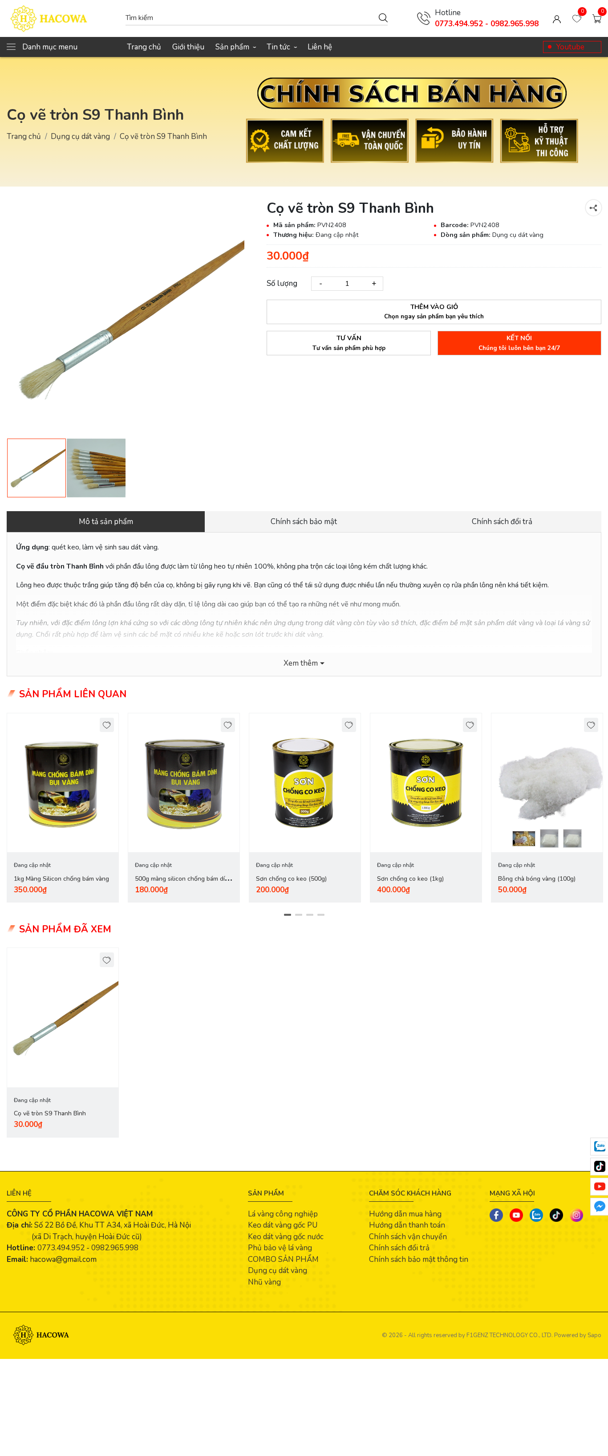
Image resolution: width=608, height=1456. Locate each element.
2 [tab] (298, 915)
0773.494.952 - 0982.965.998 (487, 24)
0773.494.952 (61, 1248)
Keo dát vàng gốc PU (282, 1225)
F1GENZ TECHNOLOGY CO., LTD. (509, 1335)
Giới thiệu (188, 47)
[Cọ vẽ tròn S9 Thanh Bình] (62, 1017)
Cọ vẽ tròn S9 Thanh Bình (50, 1113)
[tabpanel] (62, 808)
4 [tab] (320, 915)
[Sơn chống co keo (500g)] (305, 783)
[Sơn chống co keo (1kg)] (426, 783)
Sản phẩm (235, 47)
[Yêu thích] (107, 725)
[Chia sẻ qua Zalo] (536, 1215)
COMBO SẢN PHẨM (283, 1259)
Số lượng (282, 283)
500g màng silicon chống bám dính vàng (183, 884)
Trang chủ (144, 47)
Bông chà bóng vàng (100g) (537, 878)
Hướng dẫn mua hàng (405, 1214)
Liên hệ (320, 47)
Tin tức (281, 47)
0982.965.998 (114, 1248)
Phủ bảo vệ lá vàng (280, 1248)
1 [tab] (287, 915)
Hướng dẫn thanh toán (407, 1225)
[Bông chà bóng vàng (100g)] (547, 783)
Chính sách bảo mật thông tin (418, 1259)
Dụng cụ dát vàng (80, 136)
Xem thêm (301, 663)
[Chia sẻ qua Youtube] (516, 1215)
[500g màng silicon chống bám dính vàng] (183, 783)
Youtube (570, 47)
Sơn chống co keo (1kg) (410, 878)
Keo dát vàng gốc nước (286, 1237)
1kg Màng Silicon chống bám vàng (61, 878)
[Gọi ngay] (423, 18)
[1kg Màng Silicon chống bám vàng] (62, 783)
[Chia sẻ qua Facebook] (496, 1215)
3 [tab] (309, 915)
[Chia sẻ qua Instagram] (576, 1215)
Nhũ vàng (264, 1282)
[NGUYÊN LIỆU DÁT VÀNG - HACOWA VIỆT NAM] (62, 18)
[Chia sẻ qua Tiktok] (556, 1215)
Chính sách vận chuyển (408, 1237)
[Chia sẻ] (593, 208)
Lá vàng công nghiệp (283, 1214)
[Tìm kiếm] (383, 17)
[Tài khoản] (556, 18)
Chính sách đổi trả (399, 1248)
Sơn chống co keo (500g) (291, 878)
